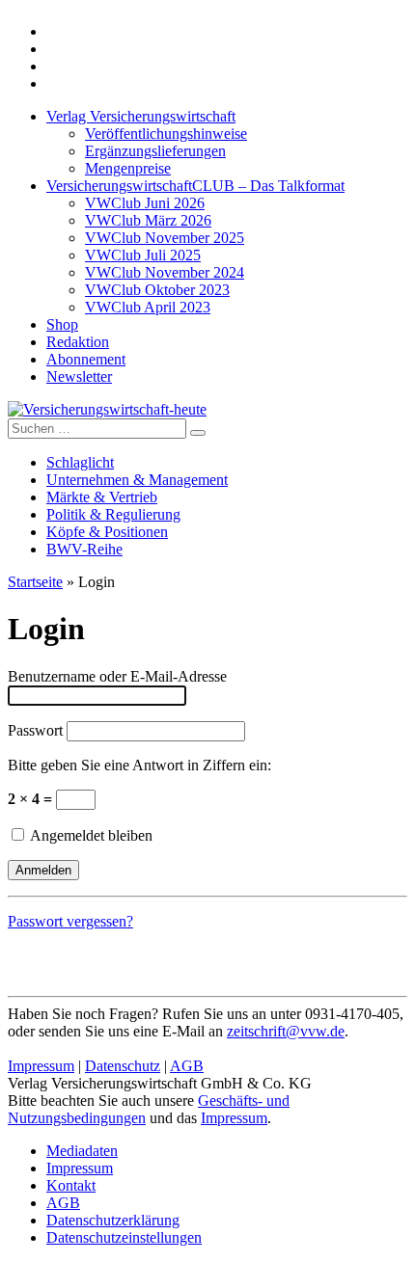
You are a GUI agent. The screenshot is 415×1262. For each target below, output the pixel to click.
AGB (187, 1066)
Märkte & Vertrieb (101, 497)
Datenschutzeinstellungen (124, 1237)
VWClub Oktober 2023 (157, 290)
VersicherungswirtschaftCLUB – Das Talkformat (195, 185)
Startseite (35, 582)
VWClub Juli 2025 (143, 255)
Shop (62, 324)
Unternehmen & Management (137, 479)
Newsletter (79, 376)
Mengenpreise (128, 168)
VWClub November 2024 (164, 272)
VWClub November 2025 (164, 237)
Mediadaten (82, 1150)
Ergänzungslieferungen (155, 151)
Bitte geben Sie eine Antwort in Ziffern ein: (139, 765)
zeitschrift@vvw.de (286, 1031)
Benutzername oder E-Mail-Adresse (117, 676)
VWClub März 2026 (148, 220)
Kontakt (71, 1185)
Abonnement (85, 359)
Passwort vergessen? (70, 921)
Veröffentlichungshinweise (166, 133)
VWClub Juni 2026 (145, 203)
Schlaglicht (80, 462)
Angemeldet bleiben (89, 835)
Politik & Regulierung (113, 514)
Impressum (41, 1066)
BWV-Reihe (84, 549)
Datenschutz (122, 1066)
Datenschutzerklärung (113, 1220)
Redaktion (77, 342)
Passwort (35, 730)
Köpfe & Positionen (107, 532)
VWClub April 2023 (147, 307)
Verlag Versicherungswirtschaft (140, 116)
